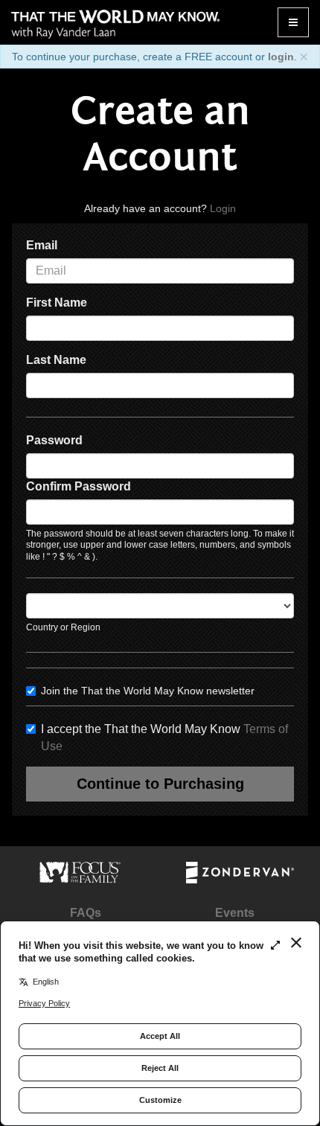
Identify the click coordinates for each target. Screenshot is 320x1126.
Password (54, 440)
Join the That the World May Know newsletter (148, 691)
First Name (56, 302)
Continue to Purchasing (160, 783)
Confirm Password (78, 486)
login (281, 57)
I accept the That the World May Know (164, 737)
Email (41, 245)
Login (223, 208)
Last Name (56, 360)
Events (235, 912)
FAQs (85, 912)
